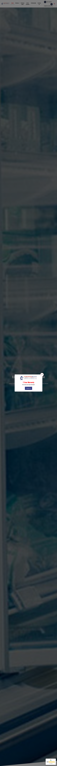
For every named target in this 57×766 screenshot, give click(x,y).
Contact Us (28, 388)
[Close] (42, 374)
